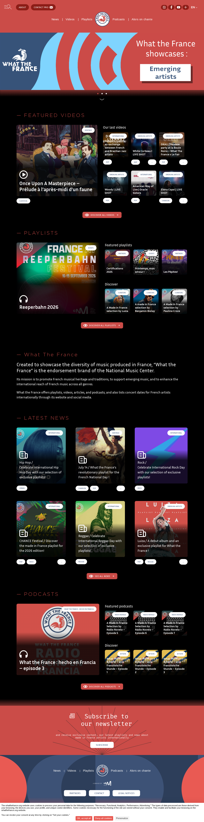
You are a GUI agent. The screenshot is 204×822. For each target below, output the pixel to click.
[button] (195, 7)
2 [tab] (103, 94)
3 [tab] (107, 94)
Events (91, 248)
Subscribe (102, 745)
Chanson (165, 200)
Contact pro (41, 7)
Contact (99, 793)
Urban (22, 488)
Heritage (88, 130)
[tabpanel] (102, 61)
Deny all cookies (103, 818)
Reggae (81, 561)
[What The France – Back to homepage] (102, 775)
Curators (122, 292)
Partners (122, 253)
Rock (140, 488)
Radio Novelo (120, 614)
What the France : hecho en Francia (79, 609)
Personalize (122, 818)
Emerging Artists (145, 136)
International (118, 136)
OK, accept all (84, 818)
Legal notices (126, 793)
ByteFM (123, 654)
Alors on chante (142, 19)
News (55, 19)
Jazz (107, 162)
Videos (70, 19)
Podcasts (119, 19)
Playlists (86, 19)
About (22, 7)
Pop (163, 162)
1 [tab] (98, 94)
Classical (23, 201)
